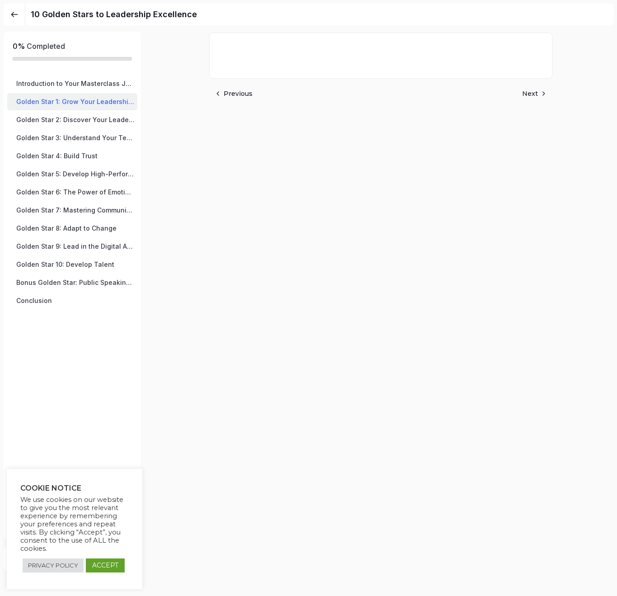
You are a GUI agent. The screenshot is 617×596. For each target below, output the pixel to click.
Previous (238, 94)
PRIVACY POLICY (53, 565)
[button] (72, 83)
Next (530, 94)
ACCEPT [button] (105, 565)
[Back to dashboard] (14, 14)
